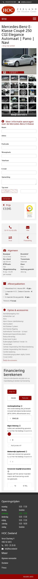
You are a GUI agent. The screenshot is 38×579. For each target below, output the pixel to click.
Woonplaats (6, 152)
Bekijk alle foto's (19, 115)
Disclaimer (5, 562)
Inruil (10, 240)
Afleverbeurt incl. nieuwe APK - (18, 288)
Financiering (28, 240)
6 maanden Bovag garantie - (17, 297)
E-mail (4, 169)
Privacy (4, 567)
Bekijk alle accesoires (10, 360)
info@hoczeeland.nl (26, 2)
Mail (27, 230)
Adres (4, 136)
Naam (4, 127)
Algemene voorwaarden (9, 558)
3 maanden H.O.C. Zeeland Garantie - (18, 293)
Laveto (31, 576)
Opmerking (6, 177)
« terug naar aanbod (8, 46)
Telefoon (5, 160)
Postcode (5, 144)
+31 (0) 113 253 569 (10, 230)
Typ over (5, 187)
